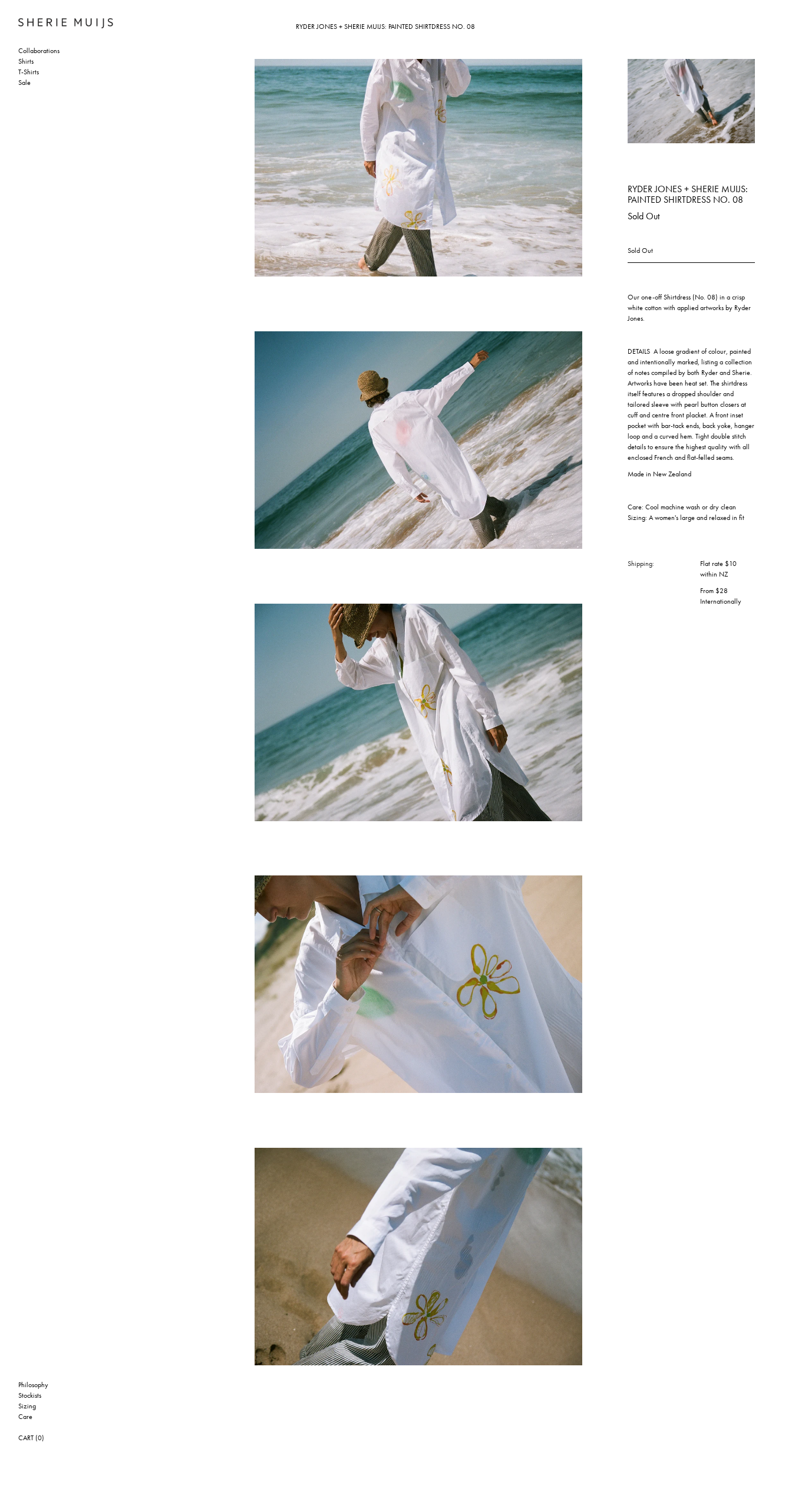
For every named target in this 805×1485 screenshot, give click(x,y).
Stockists (29, 1396)
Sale (24, 83)
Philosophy (33, 1385)
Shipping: (641, 564)
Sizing (27, 1406)
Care (25, 1417)
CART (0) (31, 1438)
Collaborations (39, 51)
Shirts (26, 61)
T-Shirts (28, 72)
